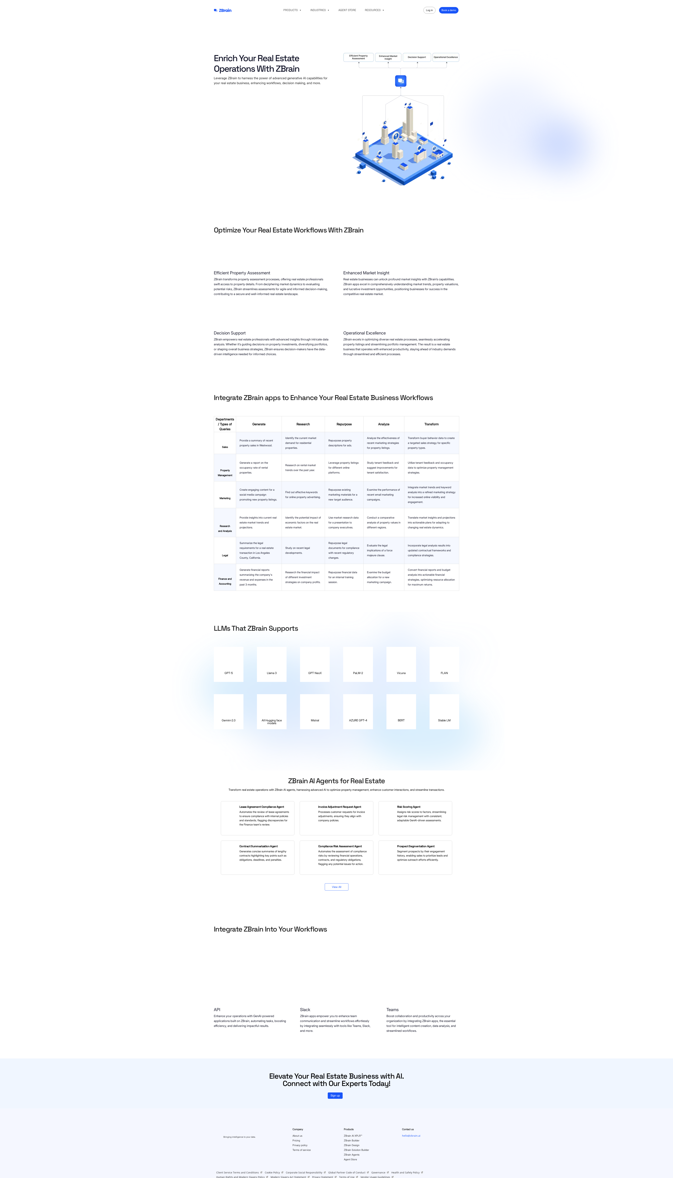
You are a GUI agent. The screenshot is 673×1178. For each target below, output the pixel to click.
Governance (378, 1172)
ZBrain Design (351, 1145)
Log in (429, 10)
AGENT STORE (347, 10)
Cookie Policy (272, 1172)
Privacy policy (300, 1145)
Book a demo (448, 10)
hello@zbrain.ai (411, 1135)
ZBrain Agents (351, 1154)
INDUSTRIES (318, 10)
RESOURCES (373, 10)
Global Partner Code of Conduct (346, 1172)
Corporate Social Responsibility (304, 1172)
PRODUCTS (290, 10)
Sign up (335, 1095)
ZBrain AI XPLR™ (353, 1135)
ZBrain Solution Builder (356, 1149)
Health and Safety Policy (405, 1172)
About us (297, 1135)
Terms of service (302, 1149)
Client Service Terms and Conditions (237, 1172)
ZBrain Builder (351, 1140)
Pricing (296, 1140)
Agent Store (350, 1159)
